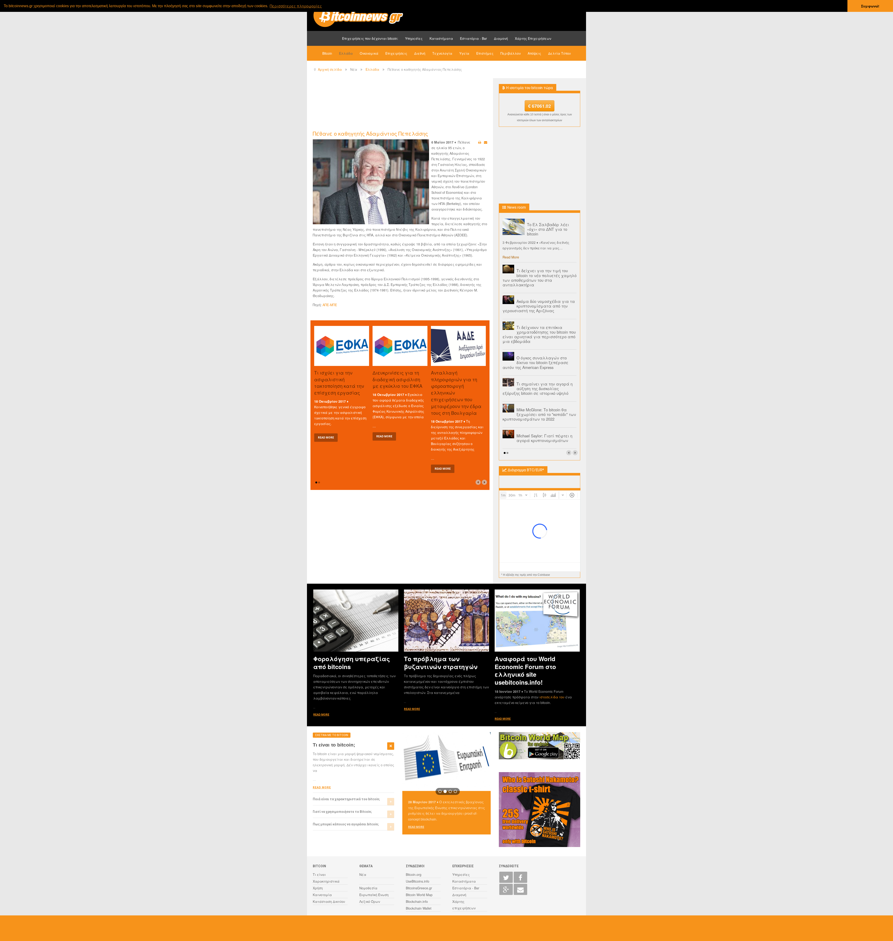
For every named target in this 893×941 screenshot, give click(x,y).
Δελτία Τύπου (559, 53)
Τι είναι (319, 874)
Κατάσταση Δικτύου (329, 901)
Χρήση (318, 888)
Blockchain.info (417, 901)
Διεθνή (419, 53)
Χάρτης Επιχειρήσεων (533, 38)
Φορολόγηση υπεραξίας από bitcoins (351, 662)
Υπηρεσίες (414, 38)
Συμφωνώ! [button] (870, 6)
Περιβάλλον (510, 53)
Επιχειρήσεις (396, 53)
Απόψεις (534, 53)
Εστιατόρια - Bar (473, 38)
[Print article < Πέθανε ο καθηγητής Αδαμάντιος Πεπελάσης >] (479, 142)
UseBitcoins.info (417, 881)
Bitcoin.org (413, 874)
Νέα (362, 874)
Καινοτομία (322, 894)
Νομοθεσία (368, 888)
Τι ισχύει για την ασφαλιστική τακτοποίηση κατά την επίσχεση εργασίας (339, 382)
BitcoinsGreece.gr (419, 888)
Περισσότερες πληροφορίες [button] (296, 6)
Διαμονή (501, 38)
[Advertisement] (397, 103)
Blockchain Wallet (418, 908)
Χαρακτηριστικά (326, 881)
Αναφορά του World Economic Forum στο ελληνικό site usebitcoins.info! (525, 670)
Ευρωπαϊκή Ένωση (374, 894)
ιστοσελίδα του (552, 697)
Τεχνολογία (442, 53)
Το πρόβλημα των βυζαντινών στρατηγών (440, 662)
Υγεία (464, 53)
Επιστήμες (484, 53)
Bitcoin (327, 53)
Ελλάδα (346, 53)
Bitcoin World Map (419, 894)
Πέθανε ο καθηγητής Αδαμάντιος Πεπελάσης (370, 133)
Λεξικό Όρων (369, 901)
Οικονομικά (369, 53)
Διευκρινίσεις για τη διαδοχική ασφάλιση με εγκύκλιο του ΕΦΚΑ (397, 379)
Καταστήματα (441, 38)
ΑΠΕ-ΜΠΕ (330, 304)
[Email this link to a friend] (485, 142)
